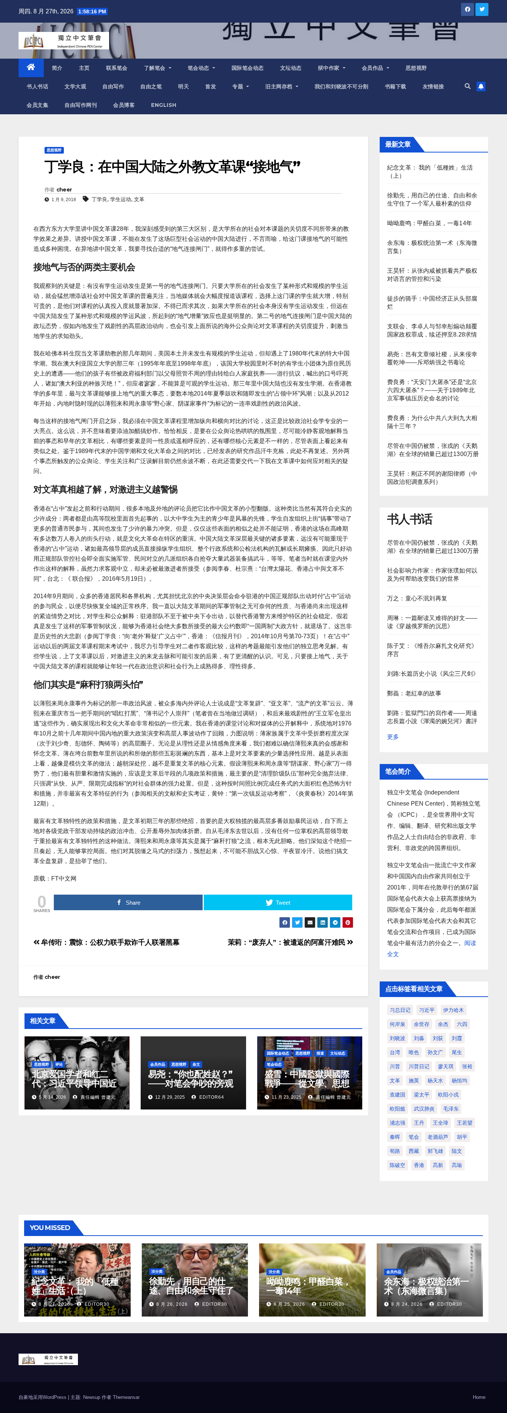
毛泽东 (451, 1109)
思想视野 (416, 68)
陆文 (457, 1151)
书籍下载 (395, 86)
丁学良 (99, 199)
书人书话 (37, 86)
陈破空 (397, 1165)
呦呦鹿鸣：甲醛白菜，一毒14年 (429, 223)
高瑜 (457, 1165)
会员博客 (124, 105)
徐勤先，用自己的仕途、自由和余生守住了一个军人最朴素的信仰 (191, 1290)
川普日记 (419, 1066)
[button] (468, 86)
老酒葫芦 (438, 1137)
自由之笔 (151, 86)
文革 (139, 199)
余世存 (421, 1024)
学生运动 (120, 199)
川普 (395, 1066)
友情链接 (433, 86)
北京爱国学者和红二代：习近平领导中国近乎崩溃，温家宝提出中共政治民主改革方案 (74, 1088)
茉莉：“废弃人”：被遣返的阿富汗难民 (287, 942)
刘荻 (438, 1038)
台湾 (395, 1052)
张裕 (467, 1066)
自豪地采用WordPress (43, 1397)
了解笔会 (155, 68)
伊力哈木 (453, 1010)
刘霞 (457, 1038)
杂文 (196, 1064)
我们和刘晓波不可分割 (342, 86)
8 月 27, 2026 (54, 1304)
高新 (438, 1165)
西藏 (414, 1151)
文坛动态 (291, 68)
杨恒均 (459, 1080)
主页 (84, 68)
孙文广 (435, 1052)
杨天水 (435, 1080)
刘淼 (419, 1038)
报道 (320, 1053)
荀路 (395, 1151)
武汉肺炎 (424, 1109)
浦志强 (397, 1123)
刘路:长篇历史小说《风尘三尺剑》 (433, 674)
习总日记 (400, 1010)
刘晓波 (397, 1038)
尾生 (457, 1052)
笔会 (414, 1137)
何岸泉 (397, 1024)
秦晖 (395, 1137)
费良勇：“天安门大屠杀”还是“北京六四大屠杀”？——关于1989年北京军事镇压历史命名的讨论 (432, 390)
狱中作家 (329, 68)
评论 (59, 1064)
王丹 (419, 1123)
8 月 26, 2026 (172, 1304)
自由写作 (113, 86)
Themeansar (126, 1397)
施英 (414, 1080)
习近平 (427, 1010)
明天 (183, 86)
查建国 (397, 1095)
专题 (238, 86)
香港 (419, 1165)
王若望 (464, 1123)
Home (479, 1397)
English (164, 105)
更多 (393, 737)
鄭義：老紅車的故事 (414, 693)
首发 (210, 86)
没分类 (39, 1272)
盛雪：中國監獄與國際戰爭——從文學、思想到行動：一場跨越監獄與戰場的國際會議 (307, 1088)
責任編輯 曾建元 (97, 1097)
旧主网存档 (279, 86)
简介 (57, 68)
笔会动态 (199, 68)
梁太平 (421, 1095)
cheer (64, 189)
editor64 (211, 1097)
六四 (462, 1024)
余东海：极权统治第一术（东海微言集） (426, 1286)
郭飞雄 (435, 1151)
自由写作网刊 (81, 105)
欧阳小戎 (448, 1095)
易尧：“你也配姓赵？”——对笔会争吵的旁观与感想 (190, 1083)
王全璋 (440, 1123)
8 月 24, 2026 (407, 1304)
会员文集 (37, 105)
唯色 (414, 1052)
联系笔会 (117, 68)
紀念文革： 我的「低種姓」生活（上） (75, 1286)
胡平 (462, 1137)
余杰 (443, 1024)
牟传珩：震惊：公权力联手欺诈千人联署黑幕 (110, 942)
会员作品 (373, 68)
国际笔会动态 (248, 68)
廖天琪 (446, 1066)
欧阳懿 (397, 1109)
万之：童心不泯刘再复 (417, 598)
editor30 (96, 1304)
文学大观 (75, 86)
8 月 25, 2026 (289, 1304)
